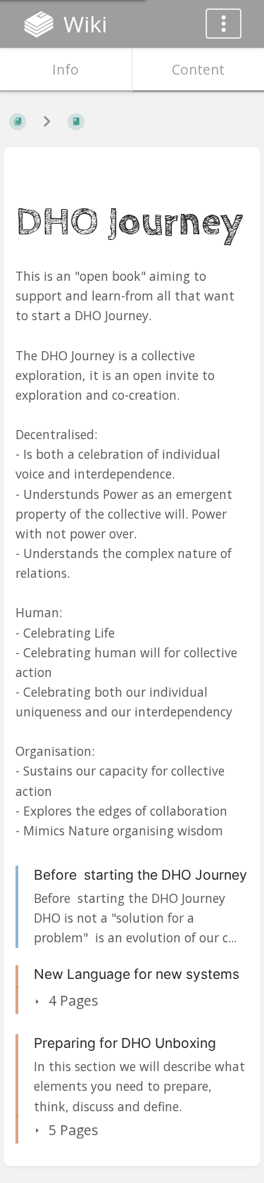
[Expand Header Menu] (223, 23)
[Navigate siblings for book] (47, 121)
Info (65, 69)
